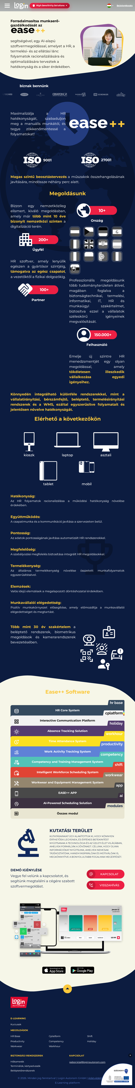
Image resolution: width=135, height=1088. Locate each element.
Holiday (91, 1041)
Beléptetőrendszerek (23, 1070)
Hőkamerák (17, 1061)
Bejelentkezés (125, 5)
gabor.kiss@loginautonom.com (87, 1062)
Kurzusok (16, 1024)
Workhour (54, 1046)
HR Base (15, 1036)
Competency (56, 1041)
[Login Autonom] (21, 5)
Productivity (17, 1041)
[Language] (110, 6)
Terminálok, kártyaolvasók (25, 1066)
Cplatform (54, 1036)
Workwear (16, 1046)
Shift (89, 1036)
